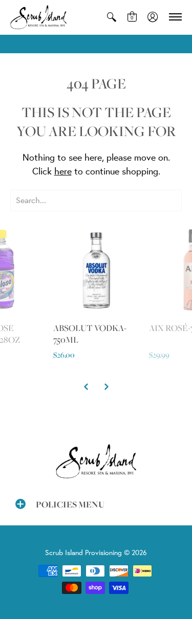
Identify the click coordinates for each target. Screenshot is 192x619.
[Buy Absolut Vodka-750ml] (96, 270)
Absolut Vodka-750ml (89, 334)
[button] (111, 17)
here (63, 171)
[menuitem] (111, 17)
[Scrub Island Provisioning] (38, 17)
